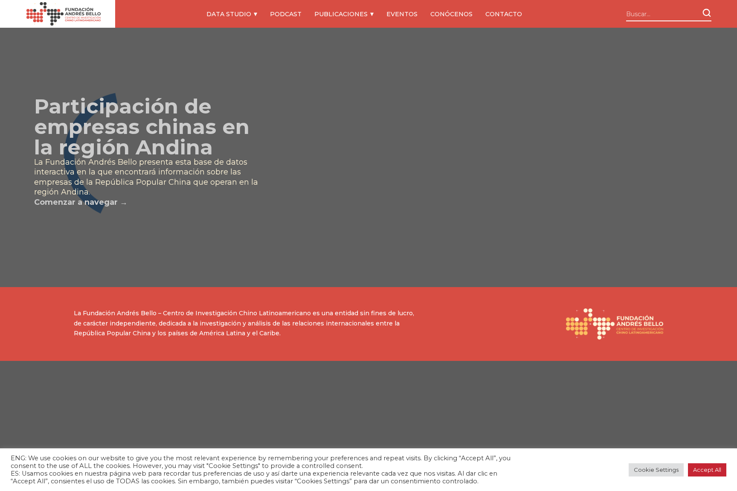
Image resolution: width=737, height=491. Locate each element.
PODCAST (286, 14)
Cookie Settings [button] (656, 469)
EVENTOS (402, 14)
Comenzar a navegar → (81, 202)
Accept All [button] (707, 469)
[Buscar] (706, 12)
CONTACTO (503, 14)
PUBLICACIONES (341, 14)
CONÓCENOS (451, 14)
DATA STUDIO (228, 14)
